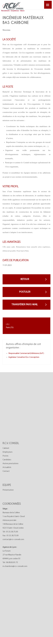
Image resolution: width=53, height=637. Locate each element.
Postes (5, 456)
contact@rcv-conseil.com (13, 539)
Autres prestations (10, 464)
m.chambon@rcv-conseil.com (15, 566)
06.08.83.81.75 (12, 562)
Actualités (7, 467)
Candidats (7, 460)
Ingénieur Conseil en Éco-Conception (23, 357)
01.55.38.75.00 (12, 532)
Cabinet (6, 448)
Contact (6, 471)
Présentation (8, 490)
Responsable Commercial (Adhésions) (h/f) (26, 353)
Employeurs (7, 452)
